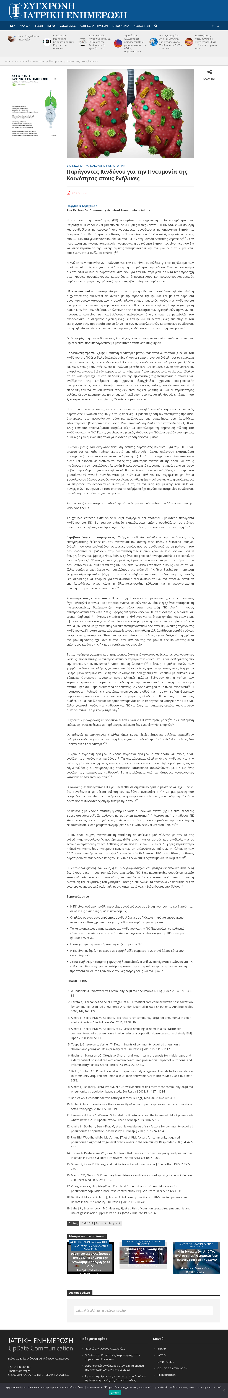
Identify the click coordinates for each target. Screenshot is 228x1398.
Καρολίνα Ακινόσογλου (196, 1268)
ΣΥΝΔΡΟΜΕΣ (68, 25)
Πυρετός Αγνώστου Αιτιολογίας (28, 38)
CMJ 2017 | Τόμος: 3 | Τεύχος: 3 (101, 1223)
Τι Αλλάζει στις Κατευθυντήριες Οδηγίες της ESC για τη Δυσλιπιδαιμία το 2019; (206, 42)
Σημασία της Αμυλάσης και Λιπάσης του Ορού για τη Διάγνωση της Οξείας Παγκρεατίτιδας (135, 43)
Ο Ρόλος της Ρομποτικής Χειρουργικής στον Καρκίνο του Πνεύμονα (63, 42)
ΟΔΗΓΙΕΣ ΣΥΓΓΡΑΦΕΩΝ (94, 25)
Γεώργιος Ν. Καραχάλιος (82, 205)
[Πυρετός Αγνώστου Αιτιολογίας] (11, 38)
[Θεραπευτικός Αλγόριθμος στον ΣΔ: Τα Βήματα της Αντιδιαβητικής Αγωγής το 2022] (82, 42)
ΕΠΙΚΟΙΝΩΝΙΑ (120, 25)
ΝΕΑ (12, 25)
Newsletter (142, 25)
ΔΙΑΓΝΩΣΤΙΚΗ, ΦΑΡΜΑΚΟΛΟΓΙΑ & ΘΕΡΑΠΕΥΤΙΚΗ (96, 165)
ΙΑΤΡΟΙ (51, 25)
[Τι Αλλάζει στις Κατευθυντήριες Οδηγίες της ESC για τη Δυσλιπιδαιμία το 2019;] (188, 42)
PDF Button (79, 193)
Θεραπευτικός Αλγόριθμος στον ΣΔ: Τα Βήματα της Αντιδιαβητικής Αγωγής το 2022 (100, 42)
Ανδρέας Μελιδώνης (90, 1270)
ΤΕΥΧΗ (39, 25)
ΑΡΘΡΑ (24, 25)
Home (7, 61)
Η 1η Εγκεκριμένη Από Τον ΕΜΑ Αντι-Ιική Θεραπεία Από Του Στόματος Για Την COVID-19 (170, 42)
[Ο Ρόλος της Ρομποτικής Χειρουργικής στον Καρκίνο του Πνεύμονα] (46, 42)
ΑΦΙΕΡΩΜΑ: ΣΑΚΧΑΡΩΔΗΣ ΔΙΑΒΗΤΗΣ (89, 1241)
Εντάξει (115, 1392)
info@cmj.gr (22, 1371)
